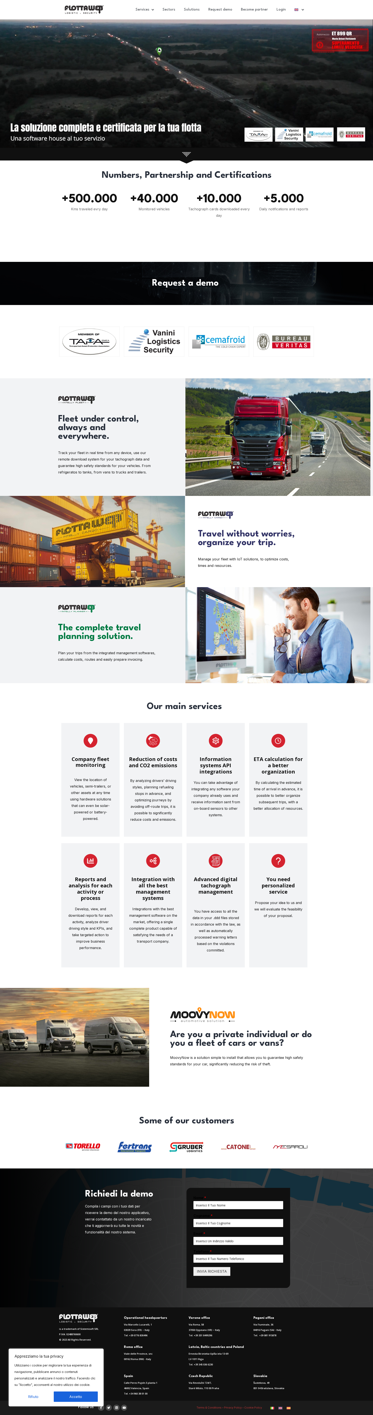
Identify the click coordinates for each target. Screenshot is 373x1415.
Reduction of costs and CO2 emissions (153, 762)
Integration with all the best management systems (153, 888)
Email (199, 1233)
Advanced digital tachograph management (215, 885)
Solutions (192, 9)
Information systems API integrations (215, 765)
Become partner (254, 9)
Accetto (75, 1397)
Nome (199, 1198)
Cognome (203, 1216)
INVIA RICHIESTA (212, 1271)
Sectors (169, 9)
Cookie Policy (253, 1407)
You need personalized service (278, 885)
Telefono (202, 1251)
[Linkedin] (116, 1408)
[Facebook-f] (101, 1408)
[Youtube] (124, 1408)
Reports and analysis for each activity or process (90, 888)
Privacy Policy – (234, 1407)
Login (281, 9)
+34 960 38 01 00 (138, 1393)
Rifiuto (33, 1397)
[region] (56, 1377)
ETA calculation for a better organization (278, 765)
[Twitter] (109, 1408)
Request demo (220, 9)
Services (142, 9)
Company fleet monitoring (90, 761)
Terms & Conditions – (210, 1407)
